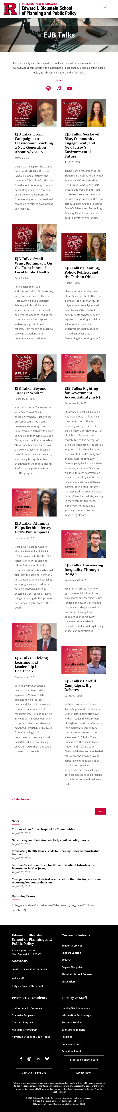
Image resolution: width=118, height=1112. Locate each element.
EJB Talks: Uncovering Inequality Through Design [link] (84, 569)
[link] (40, 9)
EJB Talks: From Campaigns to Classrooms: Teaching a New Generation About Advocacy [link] (34, 143)
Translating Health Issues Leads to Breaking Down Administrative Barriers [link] (56, 852)
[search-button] (104, 8)
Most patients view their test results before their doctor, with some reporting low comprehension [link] (56, 880)
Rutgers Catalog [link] (71, 952)
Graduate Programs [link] (23, 1015)
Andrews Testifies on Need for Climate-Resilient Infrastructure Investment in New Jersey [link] (54, 866)
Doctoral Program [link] (22, 1022)
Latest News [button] (84, 1072)
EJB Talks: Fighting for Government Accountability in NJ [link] (82, 393)
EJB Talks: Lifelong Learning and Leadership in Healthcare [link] (31, 664)
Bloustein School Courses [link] (77, 974)
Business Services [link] (72, 1022)
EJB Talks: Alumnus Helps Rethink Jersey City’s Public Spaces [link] (33, 528)
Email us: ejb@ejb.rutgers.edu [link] (29, 969)
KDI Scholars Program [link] (24, 1029)
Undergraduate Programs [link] (27, 1008)
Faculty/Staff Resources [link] (76, 1008)
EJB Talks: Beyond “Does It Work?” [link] (30, 390)
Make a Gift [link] (18, 978)
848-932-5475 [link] (20, 961)
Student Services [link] (72, 945)
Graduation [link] (68, 981)
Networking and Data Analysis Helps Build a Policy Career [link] (50, 840)
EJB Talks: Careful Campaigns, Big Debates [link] (80, 685)
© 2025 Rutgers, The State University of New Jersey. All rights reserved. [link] (59, 1098)
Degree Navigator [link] (72, 967)
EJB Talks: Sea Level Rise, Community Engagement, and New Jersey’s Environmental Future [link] (82, 145)
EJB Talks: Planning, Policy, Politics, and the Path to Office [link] (82, 272)
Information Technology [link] (76, 1015)
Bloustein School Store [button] (84, 1059)
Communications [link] (71, 1044)
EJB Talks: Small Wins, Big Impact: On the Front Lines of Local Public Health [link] (33, 265)
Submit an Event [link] (71, 1051)
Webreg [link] (66, 960)
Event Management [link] (73, 1029)
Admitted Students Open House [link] (31, 1037)
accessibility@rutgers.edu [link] (40, 1089)
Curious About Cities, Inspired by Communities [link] (43, 829)
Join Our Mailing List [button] (34, 1072)
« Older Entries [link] (20, 799)
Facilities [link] (67, 1037)
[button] (111, 9)
